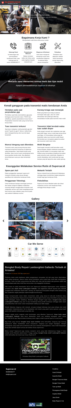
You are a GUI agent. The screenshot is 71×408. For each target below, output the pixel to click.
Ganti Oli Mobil (56, 372)
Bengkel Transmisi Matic (59, 379)
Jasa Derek (55, 397)
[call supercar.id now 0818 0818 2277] (32, 404)
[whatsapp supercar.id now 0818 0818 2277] (39, 404)
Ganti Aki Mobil (56, 376)
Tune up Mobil (56, 386)
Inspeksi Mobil (56, 394)
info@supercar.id (11, 374)
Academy (55, 369)
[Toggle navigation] (66, 2)
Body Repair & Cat (58, 401)
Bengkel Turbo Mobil (58, 383)
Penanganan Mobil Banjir (59, 390)
